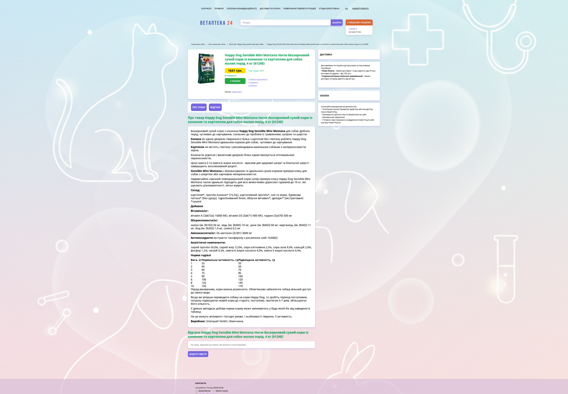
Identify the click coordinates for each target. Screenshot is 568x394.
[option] (206, 68)
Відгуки (215, 107)
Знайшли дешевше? (258, 79)
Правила (219, 8)
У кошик (235, 81)
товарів (353, 28)
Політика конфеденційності (242, 8)
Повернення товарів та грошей (299, 8)
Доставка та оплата (270, 8)
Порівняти (253, 82)
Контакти (206, 8)
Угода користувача (329, 8)
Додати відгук (198, 354)
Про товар (198, 107)
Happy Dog (237, 91)
